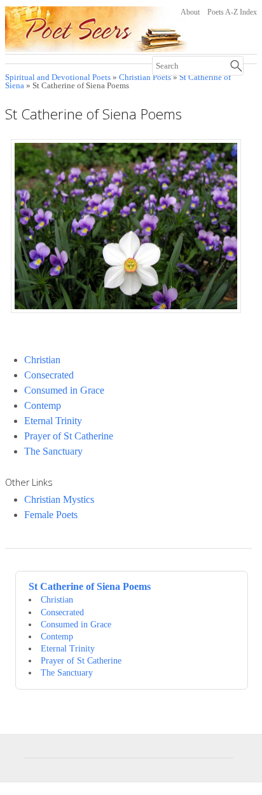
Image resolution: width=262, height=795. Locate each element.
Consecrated (49, 375)
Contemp (42, 405)
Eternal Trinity (53, 420)
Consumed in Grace (64, 390)
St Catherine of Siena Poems (90, 586)
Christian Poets (145, 77)
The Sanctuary (53, 451)
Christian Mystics (59, 499)
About (190, 12)
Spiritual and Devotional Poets (58, 77)
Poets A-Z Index (232, 12)
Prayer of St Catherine (68, 436)
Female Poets (51, 514)
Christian (42, 359)
